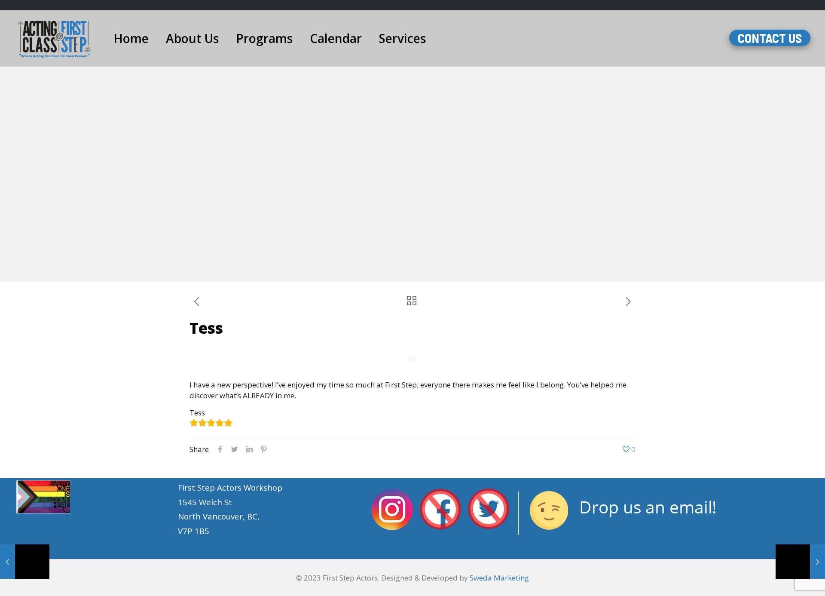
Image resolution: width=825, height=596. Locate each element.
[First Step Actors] (54, 38)
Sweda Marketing (499, 578)
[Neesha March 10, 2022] (24, 561)
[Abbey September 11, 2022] (800, 561)
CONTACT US (770, 38)
